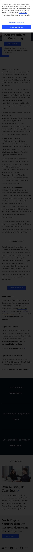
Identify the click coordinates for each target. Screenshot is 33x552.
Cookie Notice (23, 12)
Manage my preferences (16, 22)
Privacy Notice (14, 15)
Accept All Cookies (16, 27)
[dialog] (16, 16)
